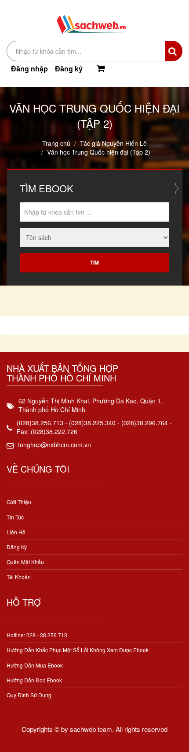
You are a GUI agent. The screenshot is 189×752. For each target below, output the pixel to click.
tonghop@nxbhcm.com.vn (54, 444)
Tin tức (15, 517)
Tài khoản (19, 576)
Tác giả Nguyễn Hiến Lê (113, 143)
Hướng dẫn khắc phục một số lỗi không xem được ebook (78, 649)
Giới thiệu (19, 501)
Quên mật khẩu (25, 561)
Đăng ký (69, 69)
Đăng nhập (29, 69)
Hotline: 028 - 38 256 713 (37, 635)
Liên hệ (16, 532)
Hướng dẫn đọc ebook (34, 680)
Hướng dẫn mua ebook (35, 665)
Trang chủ (56, 143)
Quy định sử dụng (29, 695)
